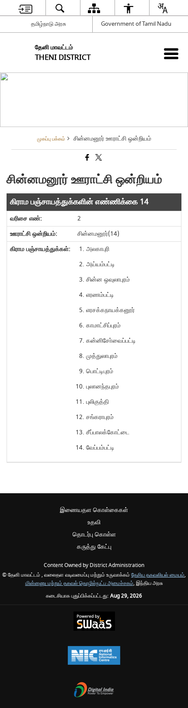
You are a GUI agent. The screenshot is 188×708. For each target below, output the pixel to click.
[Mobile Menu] (171, 53)
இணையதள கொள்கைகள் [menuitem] (94, 510)
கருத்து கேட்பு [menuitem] (94, 546)
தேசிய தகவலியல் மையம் (158, 575)
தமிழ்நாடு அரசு (48, 24)
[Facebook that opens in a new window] (86, 158)
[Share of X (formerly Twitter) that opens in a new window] (98, 158)
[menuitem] (25, 8)
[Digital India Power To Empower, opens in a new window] (94, 691)
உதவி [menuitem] (94, 522)
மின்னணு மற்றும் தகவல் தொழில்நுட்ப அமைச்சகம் (79, 583)
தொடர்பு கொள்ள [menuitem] (94, 534)
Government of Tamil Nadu (136, 24)
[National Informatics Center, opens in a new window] (94, 656)
